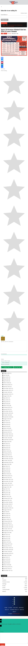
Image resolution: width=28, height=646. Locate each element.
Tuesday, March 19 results (8, 367)
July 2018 (6, 557)
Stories (5, 33)
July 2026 (6, 375)
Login (2, 336)
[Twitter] (14, 60)
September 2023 (7, 439)
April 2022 (6, 471)
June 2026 (6, 377)
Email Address (4, 14)
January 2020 (7, 523)
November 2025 (7, 390)
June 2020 (6, 513)
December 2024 (7, 411)
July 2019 (6, 534)
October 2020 (7, 506)
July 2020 (6, 511)
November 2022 (7, 458)
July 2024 (6, 420)
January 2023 (7, 454)
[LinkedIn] (14, 65)
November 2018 (7, 549)
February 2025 (7, 407)
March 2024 (6, 428)
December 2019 (7, 525)
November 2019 (7, 526)
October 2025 (7, 392)
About (14, 611)
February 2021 (7, 498)
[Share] (14, 67)
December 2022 (7, 456)
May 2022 (6, 470)
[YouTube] (15, 604)
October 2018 (7, 551)
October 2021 (7, 483)
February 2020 (7, 521)
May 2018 (6, 561)
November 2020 (7, 504)
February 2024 (7, 430)
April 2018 (6, 563)
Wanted (4, 591)
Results (4, 585)
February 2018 (7, 566)
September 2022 (7, 462)
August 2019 (6, 532)
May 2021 (6, 492)
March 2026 (6, 382)
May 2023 (6, 447)
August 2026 (6, 373)
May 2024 (6, 424)
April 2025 (6, 403)
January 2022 (7, 477)
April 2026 (6, 380)
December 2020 (7, 502)
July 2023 (6, 443)
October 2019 (7, 528)
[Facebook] (14, 58)
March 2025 (6, 405)
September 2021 (7, 485)
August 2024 (6, 418)
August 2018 (6, 555)
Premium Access (6, 582)
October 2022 (7, 460)
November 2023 (7, 435)
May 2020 (6, 515)
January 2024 (7, 432)
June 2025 (6, 399)
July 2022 (6, 466)
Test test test (17, 367)
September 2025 (7, 394)
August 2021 (6, 487)
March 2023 (6, 451)
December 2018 (7, 547)
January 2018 (7, 568)
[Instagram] (15, 602)
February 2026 (7, 384)
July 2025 (6, 398)
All (6, 25)
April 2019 (6, 540)
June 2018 (6, 559)
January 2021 (7, 500)
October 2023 (7, 437)
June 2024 (6, 422)
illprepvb (9, 33)
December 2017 (7, 570)
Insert (2, 645)
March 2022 (6, 473)
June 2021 (6, 490)
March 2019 (6, 542)
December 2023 (7, 434)
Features (4, 580)
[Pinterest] (14, 62)
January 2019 (7, 545)
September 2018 (7, 553)
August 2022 (6, 464)
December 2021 (7, 479)
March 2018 (6, 564)
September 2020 (7, 508)
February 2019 (7, 544)
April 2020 (6, 517)
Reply (2, 631)
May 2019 (6, 538)
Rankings (4, 583)
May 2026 (6, 379)
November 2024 (7, 413)
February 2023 (7, 453)
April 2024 (6, 426)
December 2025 (7, 388)
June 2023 (6, 445)
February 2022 (7, 475)
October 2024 (7, 415)
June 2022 (6, 468)
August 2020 (6, 509)
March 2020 (6, 519)
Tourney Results (6, 589)
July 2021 (6, 489)
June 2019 (6, 536)
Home (5, 607)
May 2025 (6, 401)
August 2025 (6, 396)
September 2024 (7, 417)
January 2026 (7, 386)
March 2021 (6, 496)
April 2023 (6, 449)
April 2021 (6, 494)
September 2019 (7, 530)
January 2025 (7, 409)
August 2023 (6, 441)
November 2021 (7, 481)
